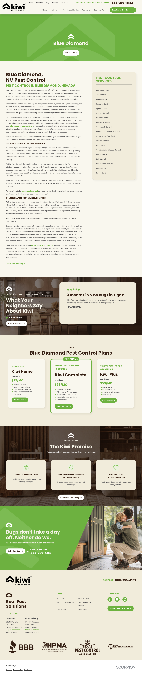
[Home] (14, 7)
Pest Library (61, 609)
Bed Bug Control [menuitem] (102, 90)
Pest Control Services (65, 602)
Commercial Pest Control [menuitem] (106, 136)
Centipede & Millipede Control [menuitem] (108, 150)
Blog (47, 3)
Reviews (55, 3)
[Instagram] (124, 599)
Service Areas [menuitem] (55, 10)
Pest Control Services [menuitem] (71, 10)
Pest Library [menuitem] (86, 10)
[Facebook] (109, 599)
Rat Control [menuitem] (101, 168)
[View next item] (135, 329)
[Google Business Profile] (117, 599)
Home (31, 3)
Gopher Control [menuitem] (102, 118)
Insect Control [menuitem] (102, 173)
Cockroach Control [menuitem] (104, 127)
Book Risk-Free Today (69, 497)
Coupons (64, 3)
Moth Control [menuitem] (101, 154)
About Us (39, 3)
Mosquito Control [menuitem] (103, 122)
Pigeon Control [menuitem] (102, 99)
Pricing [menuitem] (44, 10)
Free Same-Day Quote (121, 10)
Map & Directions (13, 630)
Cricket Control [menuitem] (102, 113)
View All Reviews (15, 323)
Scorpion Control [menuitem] (103, 104)
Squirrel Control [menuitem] (102, 141)
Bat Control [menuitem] (101, 159)
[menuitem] (9, 670)
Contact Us (82, 609)
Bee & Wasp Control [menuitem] (104, 164)
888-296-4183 (122, 2)
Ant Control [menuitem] (101, 95)
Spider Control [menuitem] (102, 108)
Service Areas (83, 598)
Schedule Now (14, 551)
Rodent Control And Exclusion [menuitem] (108, 131)
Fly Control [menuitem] (100, 145)
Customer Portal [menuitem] (100, 10)
